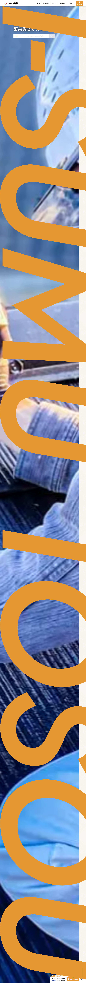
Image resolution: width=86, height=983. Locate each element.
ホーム (38, 3)
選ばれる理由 (46, 3)
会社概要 (70, 3)
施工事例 (54, 3)
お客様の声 (62, 3)
